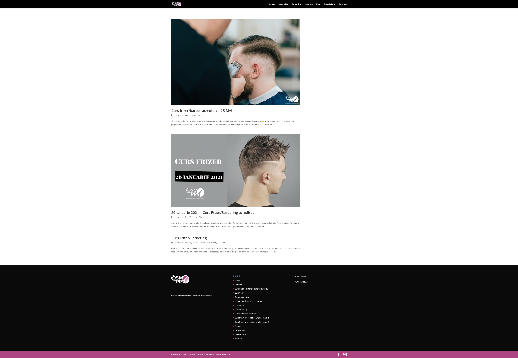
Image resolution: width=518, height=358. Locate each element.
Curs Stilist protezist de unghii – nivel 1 (252, 317)
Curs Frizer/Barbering (189, 237)
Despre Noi (283, 4)
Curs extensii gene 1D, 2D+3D (248, 301)
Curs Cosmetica (242, 297)
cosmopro (178, 115)
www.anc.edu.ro (302, 281)
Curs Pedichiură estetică (245, 313)
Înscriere (309, 4)
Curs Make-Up (241, 309)
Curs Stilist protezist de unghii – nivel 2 (252, 322)
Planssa (226, 354)
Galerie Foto (329, 4)
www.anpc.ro (300, 276)
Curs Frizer (239, 305)
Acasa (272, 4)
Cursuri (295, 4)
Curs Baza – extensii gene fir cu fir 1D (251, 289)
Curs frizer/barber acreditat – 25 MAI (201, 110)
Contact (343, 4)
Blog (318, 4)
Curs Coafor (240, 293)
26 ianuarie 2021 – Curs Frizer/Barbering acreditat (212, 212)
